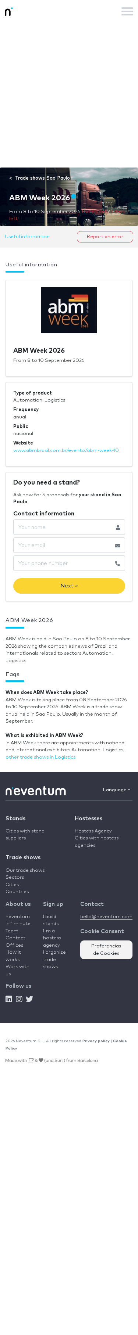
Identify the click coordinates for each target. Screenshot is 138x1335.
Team (12, 931)
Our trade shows (25, 870)
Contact (15, 938)
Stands (15, 818)
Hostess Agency (93, 831)
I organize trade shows (54, 959)
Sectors (15, 877)
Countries (17, 891)
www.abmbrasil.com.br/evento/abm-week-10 (66, 450)
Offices (14, 945)
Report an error (105, 236)
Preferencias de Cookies (106, 950)
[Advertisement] (69, 95)
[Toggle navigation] (127, 11)
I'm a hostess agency (52, 938)
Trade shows (23, 857)
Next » (69, 586)
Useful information (27, 236)
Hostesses (88, 818)
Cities (12, 884)
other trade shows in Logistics (40, 757)
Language (115, 790)
